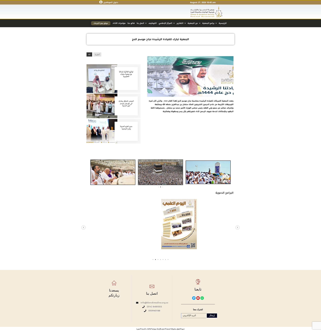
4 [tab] (160, 259)
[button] (93, 172)
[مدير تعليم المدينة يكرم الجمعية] (102, 131)
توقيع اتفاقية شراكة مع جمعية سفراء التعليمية (126, 74)
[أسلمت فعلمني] (215, 224)
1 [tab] (153, 259)
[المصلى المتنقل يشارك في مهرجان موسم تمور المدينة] (102, 106)
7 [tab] (168, 259)
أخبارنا (97, 54)
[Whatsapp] (202, 298)
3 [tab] (158, 259)
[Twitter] (194, 298)
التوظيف (152, 23)
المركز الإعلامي (165, 23)
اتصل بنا (140, 23)
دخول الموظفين (110, 2)
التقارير (180, 23)
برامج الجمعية (208, 23)
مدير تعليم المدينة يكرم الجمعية (126, 127)
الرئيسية (223, 23)
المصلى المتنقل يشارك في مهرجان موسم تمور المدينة (126, 103)
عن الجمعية (193, 23)
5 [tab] (163, 259)
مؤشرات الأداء (119, 23)
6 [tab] (165, 259)
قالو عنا (131, 23)
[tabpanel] (105, 228)
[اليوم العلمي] (142, 224)
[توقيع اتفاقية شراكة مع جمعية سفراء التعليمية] (102, 78)
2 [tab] (155, 259)
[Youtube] (198, 298)
